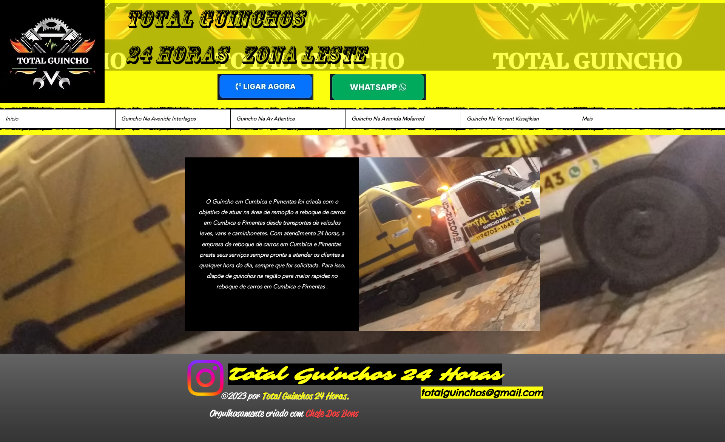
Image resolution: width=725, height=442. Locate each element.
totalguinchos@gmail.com (482, 393)
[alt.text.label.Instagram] (205, 378)
